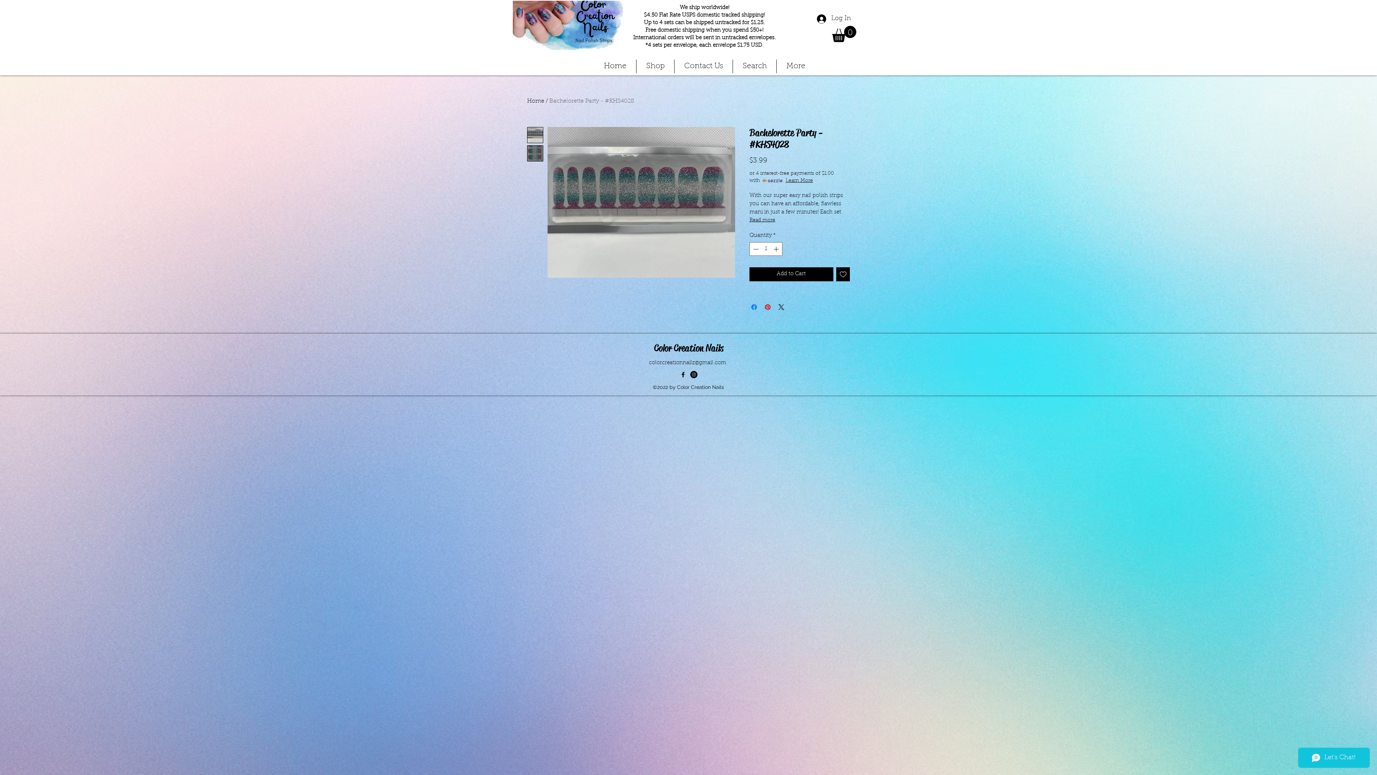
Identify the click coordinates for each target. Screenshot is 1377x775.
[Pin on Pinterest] (767, 307)
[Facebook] (683, 374)
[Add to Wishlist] (843, 274)
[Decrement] (755, 249)
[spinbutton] (766, 249)
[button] (844, 34)
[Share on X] (781, 307)
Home (535, 101)
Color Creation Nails (689, 348)
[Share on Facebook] (754, 307)
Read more (762, 220)
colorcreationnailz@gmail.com (687, 363)
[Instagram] (693, 374)
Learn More (799, 180)
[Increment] (777, 249)
